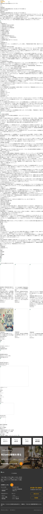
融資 (0, 398)
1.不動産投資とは (3, 23)
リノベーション (5, 489)
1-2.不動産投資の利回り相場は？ (6, 26)
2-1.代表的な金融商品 (4, 31)
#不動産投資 (2, 246)
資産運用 (1, 390)
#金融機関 (2, 254)
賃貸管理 (3, 490)
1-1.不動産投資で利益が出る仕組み (7, 25)
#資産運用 (2, 251)
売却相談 (36, 497)
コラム (1, 6)
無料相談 (3, 498)
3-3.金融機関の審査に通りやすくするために (9, 39)
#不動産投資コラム (4, 247)
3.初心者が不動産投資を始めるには (7, 35)
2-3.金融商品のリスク (4, 34)
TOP (1, 4)
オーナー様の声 (16, 498)
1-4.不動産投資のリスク (5, 29)
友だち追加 (2, 434)
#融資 (1, 250)
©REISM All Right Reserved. (38, 510)
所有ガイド (15, 490)
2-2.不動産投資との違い (5, 33)
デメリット (1, 392)
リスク (1, 388)
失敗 (0, 400)
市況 (0, 399)
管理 (0, 391)
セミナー (3, 495)
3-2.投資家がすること (4, 38)
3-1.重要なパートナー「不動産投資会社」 (8, 37)
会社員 (1, 395)
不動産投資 (2, 7)
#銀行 (1, 255)
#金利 (1, 253)
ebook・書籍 (4, 497)
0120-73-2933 (36, 488)
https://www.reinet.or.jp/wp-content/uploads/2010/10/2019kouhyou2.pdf (18, 69)
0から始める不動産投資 (17, 489)
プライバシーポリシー (5, 510)
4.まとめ (1, 41)
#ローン (1, 249)
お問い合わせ (36, 493)
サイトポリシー (13, 510)
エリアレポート (16, 497)
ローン (1, 394)
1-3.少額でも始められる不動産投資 (7, 27)
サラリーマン (2, 396)
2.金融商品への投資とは (5, 30)
